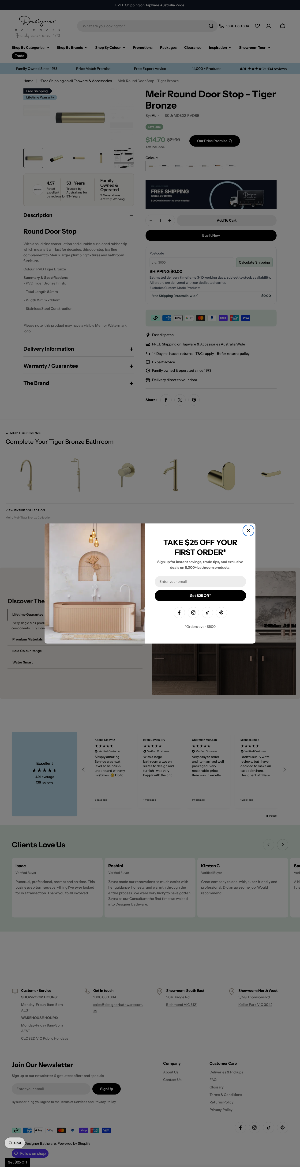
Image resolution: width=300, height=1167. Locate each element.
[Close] (248, 530)
